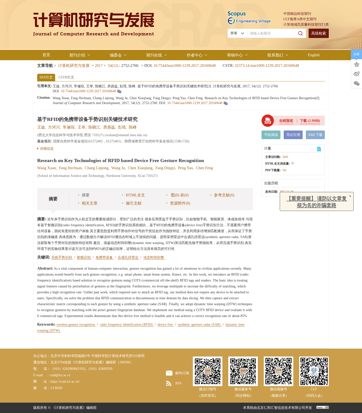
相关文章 (90, 203)
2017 (99, 65)
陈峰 (133, 127)
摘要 (86, 195)
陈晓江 (94, 127)
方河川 (54, 127)
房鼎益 (109, 127)
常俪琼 (69, 127)
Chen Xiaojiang (140, 168)
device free (166, 324)
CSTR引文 (66, 77)
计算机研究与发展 (74, 65)
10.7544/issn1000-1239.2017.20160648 (184, 65)
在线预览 (286, 121)
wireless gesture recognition (76, 324)
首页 (46, 55)
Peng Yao (185, 168)
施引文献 (134, 203)
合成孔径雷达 (128, 257)
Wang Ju (118, 168)
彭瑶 (122, 127)
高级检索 (318, 33)
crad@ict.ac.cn (60, 375)
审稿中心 (235, 55)
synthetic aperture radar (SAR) (200, 324)
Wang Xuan (46, 168)
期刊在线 (154, 55)
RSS (178, 383)
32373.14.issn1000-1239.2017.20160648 (267, 65)
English (314, 55)
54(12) (113, 65)
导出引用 (293, 135)
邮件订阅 (182, 373)
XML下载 (315, 135)
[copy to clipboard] (225, 103)
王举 (81, 127)
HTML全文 (135, 195)
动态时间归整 (154, 257)
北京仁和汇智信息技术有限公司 (281, 408)
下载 (310, 121)
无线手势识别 (62, 257)
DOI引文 (46, 77)
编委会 (116, 55)
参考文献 (224, 195)
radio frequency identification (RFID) (127, 324)
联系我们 (275, 55)
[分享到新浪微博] (356, 73)
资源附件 (180, 203)
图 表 (179, 195)
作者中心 (194, 55)
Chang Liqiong (96, 168)
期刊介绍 (77, 55)
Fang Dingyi (165, 168)
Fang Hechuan (70, 168)
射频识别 (84, 257)
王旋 (41, 127)
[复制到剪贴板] (119, 91)
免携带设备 (105, 257)
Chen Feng (204, 168)
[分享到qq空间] (356, 64)
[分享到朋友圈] (356, 83)
